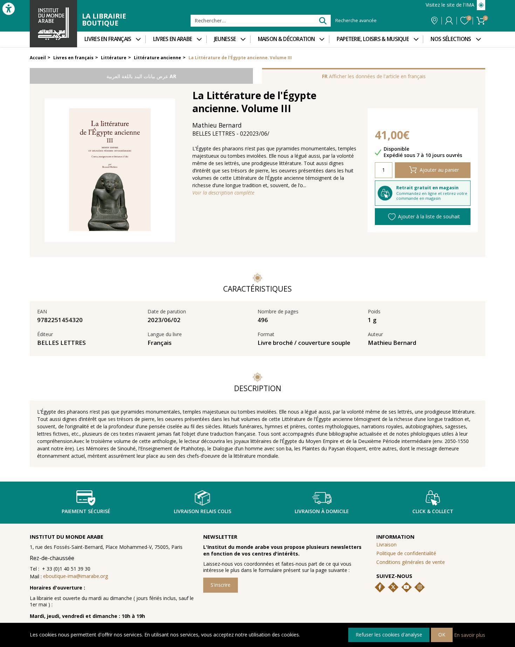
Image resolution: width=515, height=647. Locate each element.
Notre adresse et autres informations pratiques (434, 21)
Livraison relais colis (202, 511)
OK (441, 634)
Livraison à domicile (322, 511)
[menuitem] (111, 39)
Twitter (393, 587)
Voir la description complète (223, 193)
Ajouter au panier (439, 169)
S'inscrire (221, 584)
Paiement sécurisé (86, 511)
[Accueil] (53, 23)
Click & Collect (432, 511)
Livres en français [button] (107, 39)
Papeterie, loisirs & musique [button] (373, 39)
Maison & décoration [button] (286, 39)
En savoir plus (469, 634)
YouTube (406, 587)
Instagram (419, 587)
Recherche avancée (356, 20)
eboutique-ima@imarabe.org (75, 576)
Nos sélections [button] (451, 39)
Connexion (449, 21)
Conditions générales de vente (410, 562)
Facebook (380, 587)
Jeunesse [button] (225, 39)
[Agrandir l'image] (110, 170)
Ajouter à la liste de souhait (429, 216)
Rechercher (322, 20)
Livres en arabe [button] (172, 39)
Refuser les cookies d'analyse (389, 634)
